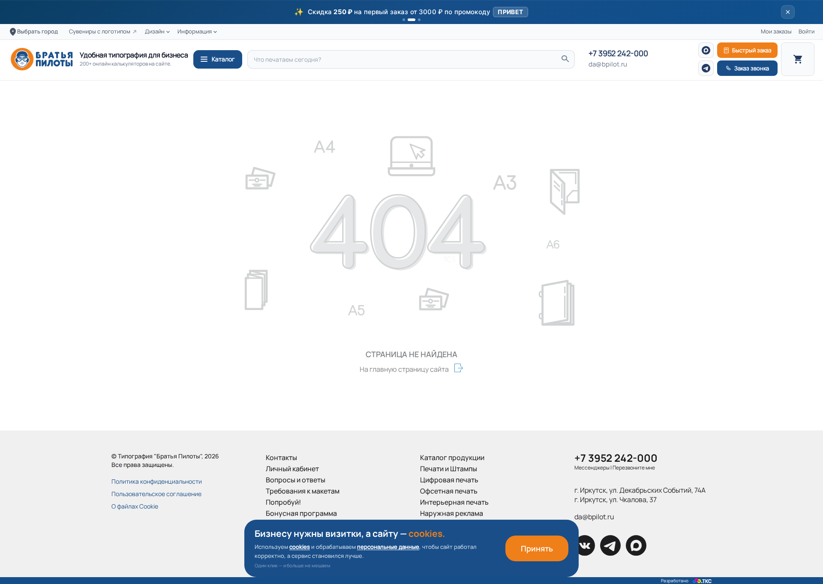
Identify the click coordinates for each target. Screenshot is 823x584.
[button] (411, 12)
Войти (806, 31)
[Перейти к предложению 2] (411, 19)
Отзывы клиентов (294, 535)
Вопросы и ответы (295, 480)
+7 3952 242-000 (618, 53)
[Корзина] (797, 59)
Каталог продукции (452, 457)
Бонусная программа (301, 513)
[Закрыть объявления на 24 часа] (788, 12)
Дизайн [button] (155, 31)
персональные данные (388, 547)
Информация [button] (194, 31)
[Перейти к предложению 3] (419, 19)
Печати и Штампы (448, 468)
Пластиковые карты (452, 535)
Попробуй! (283, 502)
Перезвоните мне (634, 467)
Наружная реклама (451, 513)
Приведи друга (290, 524)
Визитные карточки (452, 524)
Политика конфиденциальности (156, 481)
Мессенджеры (592, 467)
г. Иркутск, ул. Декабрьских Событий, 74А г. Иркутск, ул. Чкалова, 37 (640, 494)
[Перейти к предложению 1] (403, 19)
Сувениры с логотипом (99, 31)
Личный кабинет (292, 468)
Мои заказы (776, 31)
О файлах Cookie (134, 506)
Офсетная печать (449, 491)
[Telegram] (706, 68)
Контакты (281, 457)
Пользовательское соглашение (156, 494)
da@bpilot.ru (608, 64)
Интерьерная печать (454, 502)
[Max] (706, 50)
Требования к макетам (302, 491)
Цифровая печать (449, 480)
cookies (299, 547)
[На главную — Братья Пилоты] (42, 59)
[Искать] (565, 59)
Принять (537, 548)
